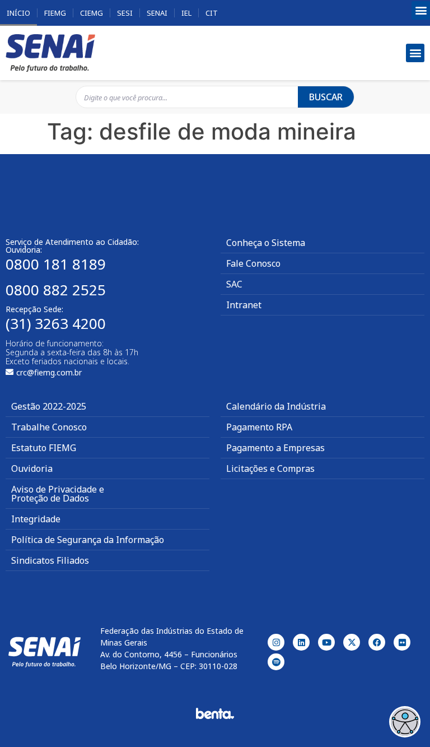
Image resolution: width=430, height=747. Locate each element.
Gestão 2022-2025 (48, 406)
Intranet (243, 305)
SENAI (157, 13)
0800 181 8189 (56, 264)
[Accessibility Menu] (405, 722)
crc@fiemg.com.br (49, 372)
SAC (234, 284)
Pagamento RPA (259, 427)
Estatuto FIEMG (43, 448)
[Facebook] (376, 642)
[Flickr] (402, 642)
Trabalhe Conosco (49, 427)
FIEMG (55, 13)
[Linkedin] (301, 642)
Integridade (35, 519)
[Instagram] (276, 642)
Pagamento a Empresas (275, 448)
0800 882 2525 (56, 290)
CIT (211, 13)
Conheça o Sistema (265, 242)
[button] (421, 10)
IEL (186, 13)
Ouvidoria (32, 468)
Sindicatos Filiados (50, 560)
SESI (125, 13)
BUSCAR (326, 97)
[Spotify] (276, 661)
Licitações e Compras (270, 468)
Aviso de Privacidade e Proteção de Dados (57, 493)
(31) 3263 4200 (56, 323)
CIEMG (91, 13)
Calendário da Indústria (276, 406)
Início (18, 13)
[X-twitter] (351, 642)
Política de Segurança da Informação (87, 539)
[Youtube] (326, 642)
